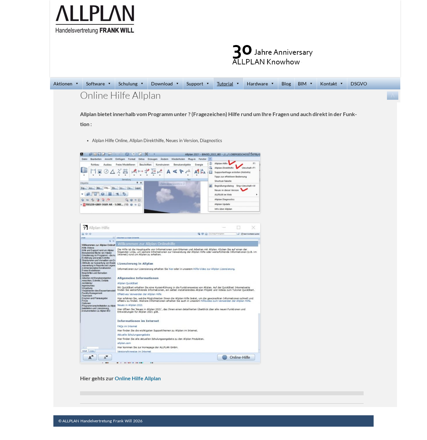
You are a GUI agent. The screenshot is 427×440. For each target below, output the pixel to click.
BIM (302, 83)
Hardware (257, 83)
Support (194, 83)
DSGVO (359, 83)
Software (95, 83)
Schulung (127, 83)
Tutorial (225, 83)
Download (162, 83)
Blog (286, 83)
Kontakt (328, 83)
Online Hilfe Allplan (138, 378)
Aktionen (62, 83)
